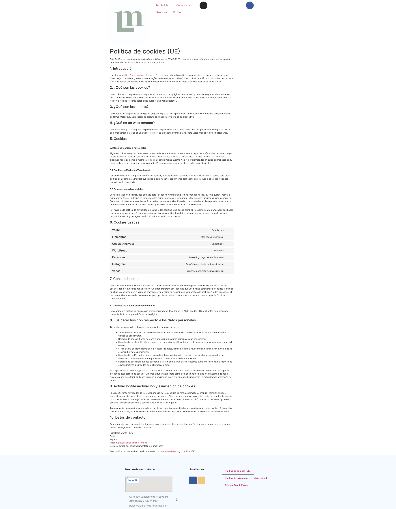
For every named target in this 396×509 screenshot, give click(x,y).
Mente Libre (163, 5)
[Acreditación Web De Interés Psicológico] (177, 500)
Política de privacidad (236, 478)
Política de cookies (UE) (238, 471)
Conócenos (183, 5)
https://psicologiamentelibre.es (139, 75)
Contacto (178, 12)
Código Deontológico (236, 485)
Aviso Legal (260, 478)
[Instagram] (203, 5)
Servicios (161, 12)
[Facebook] (250, 5)
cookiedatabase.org (170, 451)
